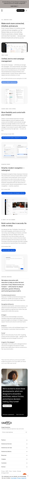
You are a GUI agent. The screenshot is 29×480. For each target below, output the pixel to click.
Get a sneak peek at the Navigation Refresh (14, 193)
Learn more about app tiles (8, 250)
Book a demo (20, 10)
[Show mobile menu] (26, 10)
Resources (3, 455)
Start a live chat (20, 414)
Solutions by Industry (6, 451)
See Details (14, 478)
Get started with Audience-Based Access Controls (14, 137)
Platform (3, 440)
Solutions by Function (6, 443)
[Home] (1, 10)
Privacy (3, 471)
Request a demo (7, 405)
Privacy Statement (21, 478)
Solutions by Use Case (6, 447)
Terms (10, 471)
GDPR (7, 471)
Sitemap (19, 471)
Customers (4, 463)
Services (3, 466)
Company (3, 459)
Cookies (14, 471)
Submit (26, 432)
